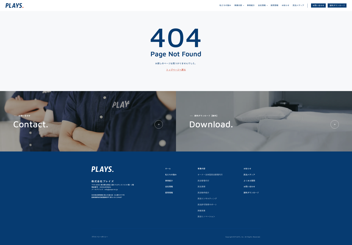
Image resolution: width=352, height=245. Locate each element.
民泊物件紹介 (203, 193)
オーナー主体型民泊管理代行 (210, 175)
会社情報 (169, 187)
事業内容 (201, 169)
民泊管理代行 (203, 181)
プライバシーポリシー (99, 237)
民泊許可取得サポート (207, 205)
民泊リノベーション (206, 216)
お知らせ (285, 5)
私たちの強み (225, 5)
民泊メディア (298, 5)
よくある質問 (249, 181)
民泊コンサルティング (207, 199)
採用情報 (274, 5)
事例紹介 (251, 5)
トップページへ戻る (176, 69)
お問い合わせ (318, 5)
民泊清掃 (201, 187)
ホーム (168, 169)
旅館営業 (201, 211)
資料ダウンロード (337, 5)
